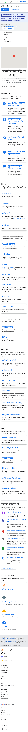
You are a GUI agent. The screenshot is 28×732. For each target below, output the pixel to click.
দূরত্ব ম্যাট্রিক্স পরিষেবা (10, 448)
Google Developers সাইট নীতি (10, 641)
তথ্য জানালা (6, 254)
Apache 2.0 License (9, 640)
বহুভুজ (11, 267)
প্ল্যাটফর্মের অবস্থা (8, 614)
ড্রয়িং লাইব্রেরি (7, 370)
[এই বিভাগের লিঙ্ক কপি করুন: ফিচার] (8, 184)
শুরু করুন (5, 9)
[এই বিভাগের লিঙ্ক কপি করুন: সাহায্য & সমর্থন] (16, 575)
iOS (2, 681)
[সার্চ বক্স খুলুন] (18, 2)
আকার (4, 264)
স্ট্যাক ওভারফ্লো (7, 589)
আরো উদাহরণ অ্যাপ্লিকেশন (8, 568)
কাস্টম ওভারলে (7, 274)
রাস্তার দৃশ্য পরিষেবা (9, 488)
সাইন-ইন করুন (23, 1)
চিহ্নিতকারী (6, 213)
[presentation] (14, 93)
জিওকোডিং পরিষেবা (9, 468)
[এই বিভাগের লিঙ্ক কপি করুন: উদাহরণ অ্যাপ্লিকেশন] (20, 504)
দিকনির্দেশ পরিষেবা (9, 438)
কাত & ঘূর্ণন (6, 317)
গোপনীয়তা (8, 725)
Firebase (3, 712)
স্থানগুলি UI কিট (7, 14)
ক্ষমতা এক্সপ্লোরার (4, 670)
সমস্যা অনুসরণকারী (9, 602)
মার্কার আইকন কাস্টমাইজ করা (16, 531)
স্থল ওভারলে (6, 285)
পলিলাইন (4, 267)
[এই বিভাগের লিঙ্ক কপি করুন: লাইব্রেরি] (10, 349)
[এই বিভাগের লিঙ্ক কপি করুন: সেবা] (7, 428)
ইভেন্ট (4, 234)
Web (2, 6)
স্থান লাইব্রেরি (6, 391)
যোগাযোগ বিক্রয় (15, 9)
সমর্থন (4, 627)
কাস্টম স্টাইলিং (7, 307)
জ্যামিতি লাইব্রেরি (8, 381)
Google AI (3, 717)
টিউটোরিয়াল (4, 672)
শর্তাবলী (3, 725)
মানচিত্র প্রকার (7, 193)
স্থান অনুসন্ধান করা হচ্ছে (14, 512)
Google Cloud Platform (6, 714)
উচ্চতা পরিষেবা (7, 458)
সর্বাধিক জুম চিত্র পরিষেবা (11, 478)
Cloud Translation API (10, 26)
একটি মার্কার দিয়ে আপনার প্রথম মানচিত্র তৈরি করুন (15, 121)
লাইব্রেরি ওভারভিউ (9, 360)
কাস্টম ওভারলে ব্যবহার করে (15, 538)
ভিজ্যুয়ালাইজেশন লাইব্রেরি (12, 415)
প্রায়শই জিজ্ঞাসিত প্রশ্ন (5, 668)
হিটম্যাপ (5, 337)
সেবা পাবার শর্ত (4, 698)
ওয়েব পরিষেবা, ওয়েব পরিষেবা (7, 685)
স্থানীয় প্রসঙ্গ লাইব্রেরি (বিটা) (12, 403)
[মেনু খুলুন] (2, 1)
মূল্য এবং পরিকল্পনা (5, 691)
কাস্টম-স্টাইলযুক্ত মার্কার (19, 218)
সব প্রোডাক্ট (3, 719)
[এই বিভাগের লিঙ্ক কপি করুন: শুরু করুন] (11, 94)
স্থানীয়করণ (6, 203)
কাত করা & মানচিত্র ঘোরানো (15, 557)
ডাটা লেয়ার (6, 296)
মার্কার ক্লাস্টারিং (7, 327)
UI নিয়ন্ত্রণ (5, 225)
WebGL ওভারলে (8, 244)
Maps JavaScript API (13, 6)
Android (3, 678)
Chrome (3, 710)
